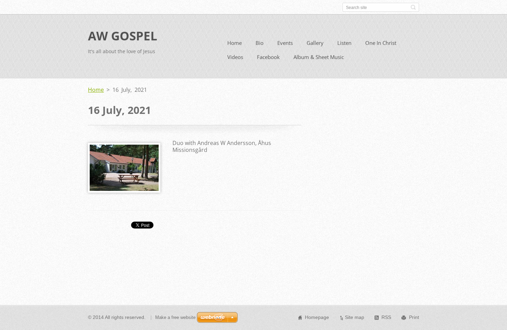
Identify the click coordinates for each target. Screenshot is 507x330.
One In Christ (380, 42)
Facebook (268, 57)
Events (285, 42)
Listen (344, 42)
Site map (354, 317)
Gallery (315, 42)
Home (234, 42)
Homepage (317, 317)
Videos (235, 57)
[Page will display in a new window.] (124, 190)
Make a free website (175, 317)
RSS (386, 317)
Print (414, 317)
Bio (260, 42)
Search (413, 7)
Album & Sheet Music (319, 57)
